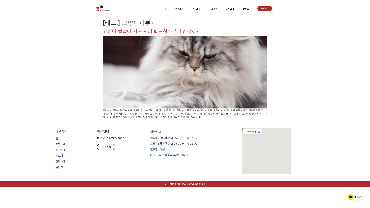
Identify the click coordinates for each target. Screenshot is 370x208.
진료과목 (213, 9)
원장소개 (196, 9)
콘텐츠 (246, 9)
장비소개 (230, 9)
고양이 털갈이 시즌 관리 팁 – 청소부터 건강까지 (152, 31)
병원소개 (179, 9)
